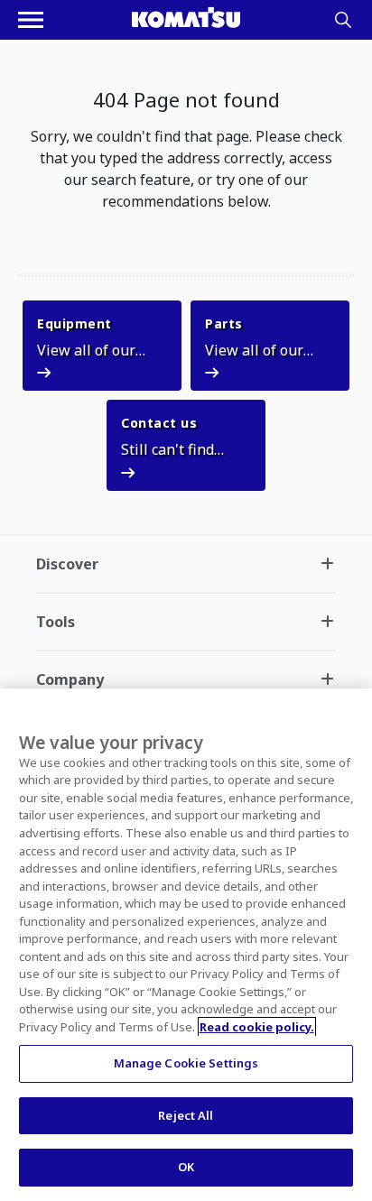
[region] (186, 944)
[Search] (343, 20)
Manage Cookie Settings (186, 1063)
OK (186, 1167)
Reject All (185, 1115)
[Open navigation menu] (30, 19)
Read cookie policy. (257, 1027)
